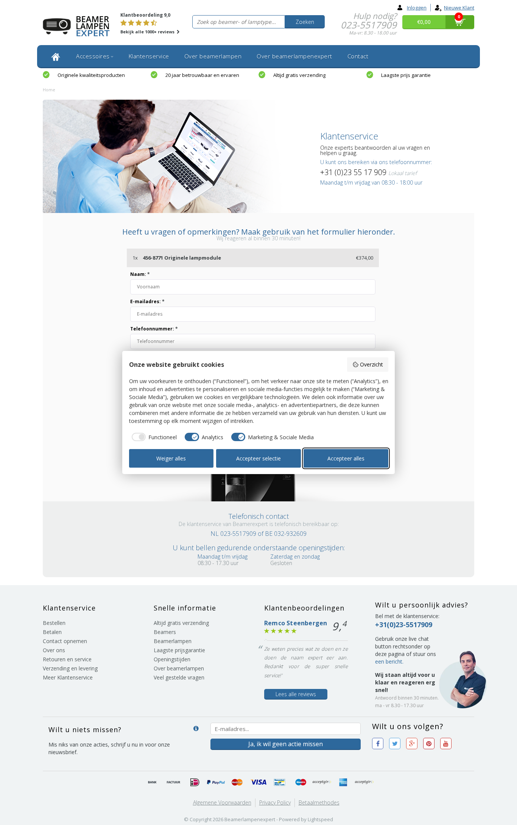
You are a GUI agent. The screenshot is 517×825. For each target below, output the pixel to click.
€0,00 (424, 21)
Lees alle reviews (296, 694)
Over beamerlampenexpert (294, 56)
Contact (358, 56)
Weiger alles (171, 458)
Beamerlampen (173, 641)
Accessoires (93, 56)
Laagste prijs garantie (406, 75)
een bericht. (389, 661)
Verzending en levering (70, 668)
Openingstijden (172, 659)
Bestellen (54, 622)
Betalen (52, 632)
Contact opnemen (65, 641)
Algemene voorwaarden (222, 802)
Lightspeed (320, 819)
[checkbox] (153, 437)
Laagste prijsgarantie (179, 650)
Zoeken (305, 21)
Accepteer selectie (258, 458)
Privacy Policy (275, 802)
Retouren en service (67, 659)
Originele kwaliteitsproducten (91, 75)
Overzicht (371, 364)
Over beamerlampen (213, 56)
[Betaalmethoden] (152, 782)
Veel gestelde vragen (179, 677)
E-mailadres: (147, 301)
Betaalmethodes (319, 802)
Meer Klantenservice (68, 677)
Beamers (165, 632)
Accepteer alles (345, 458)
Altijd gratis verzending (299, 75)
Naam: (140, 274)
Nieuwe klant (459, 7)
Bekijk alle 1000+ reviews (148, 31)
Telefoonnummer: (154, 329)
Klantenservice (149, 56)
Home (49, 89)
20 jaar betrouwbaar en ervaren (202, 75)
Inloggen (417, 7)
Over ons (54, 650)
